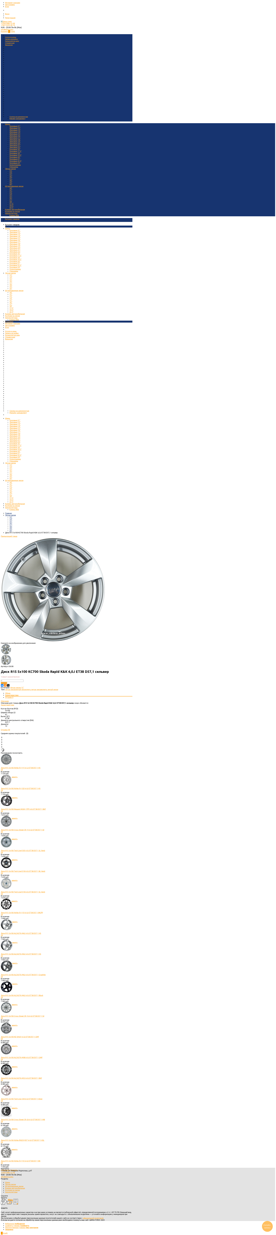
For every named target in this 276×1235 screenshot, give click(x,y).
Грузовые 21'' (14, 126)
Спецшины (13, 167)
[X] (8, 685)
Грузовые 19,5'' (15, 155)
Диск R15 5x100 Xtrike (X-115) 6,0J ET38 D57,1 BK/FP (22, 913)
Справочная (9, 43)
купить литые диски (33, 690)
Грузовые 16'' (14, 149)
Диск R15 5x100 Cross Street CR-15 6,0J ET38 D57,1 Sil (22, 830)
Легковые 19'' (15, 142)
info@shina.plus (7, 30)
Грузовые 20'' (14, 157)
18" (10, 202)
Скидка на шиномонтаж (18, 117)
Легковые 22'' (15, 147)
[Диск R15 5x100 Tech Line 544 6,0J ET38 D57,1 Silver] (6, 1095)
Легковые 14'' (15, 132)
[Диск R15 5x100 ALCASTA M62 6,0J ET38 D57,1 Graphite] (6, 971)
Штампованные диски (14, 186)
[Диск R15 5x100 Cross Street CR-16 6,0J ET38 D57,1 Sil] (6, 1012)
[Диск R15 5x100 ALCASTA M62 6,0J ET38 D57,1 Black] (6, 992)
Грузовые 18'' (14, 153)
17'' (10, 178)
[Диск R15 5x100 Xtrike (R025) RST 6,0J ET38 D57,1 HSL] (6, 1136)
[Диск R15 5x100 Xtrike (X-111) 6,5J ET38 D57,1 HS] (6, 764)
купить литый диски (50, 690)
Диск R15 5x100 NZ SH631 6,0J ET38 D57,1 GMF (20, 1037)
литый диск (20, 690)
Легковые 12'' (15, 128)
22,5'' (11, 208)
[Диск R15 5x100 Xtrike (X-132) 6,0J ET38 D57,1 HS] (6, 785)
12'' (10, 190)
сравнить (13, 777)
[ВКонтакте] (2, 685)
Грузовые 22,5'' (15, 161)
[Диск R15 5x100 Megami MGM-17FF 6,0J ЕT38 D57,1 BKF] (6, 805)
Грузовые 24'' (14, 163)
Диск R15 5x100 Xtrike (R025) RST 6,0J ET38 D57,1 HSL (22, 1140)
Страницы (9, 322)
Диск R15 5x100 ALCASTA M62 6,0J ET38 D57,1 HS (21, 933)
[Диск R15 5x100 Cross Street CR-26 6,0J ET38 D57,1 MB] (6, 1116)
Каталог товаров (12, 219)
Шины (7, 124)
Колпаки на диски (12, 211)
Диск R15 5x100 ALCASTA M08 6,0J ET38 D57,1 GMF (21, 1057)
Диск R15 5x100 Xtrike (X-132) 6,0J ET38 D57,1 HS (20, 788)
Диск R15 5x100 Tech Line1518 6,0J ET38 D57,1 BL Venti (23, 871)
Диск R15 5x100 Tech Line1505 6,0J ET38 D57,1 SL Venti (23, 851)
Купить (4, 683)
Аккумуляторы (11, 213)
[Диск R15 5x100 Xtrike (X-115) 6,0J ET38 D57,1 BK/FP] (6, 909)
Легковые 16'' (15, 136)
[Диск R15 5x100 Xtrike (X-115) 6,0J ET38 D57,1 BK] (6, 1157)
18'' (10, 180)
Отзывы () (5, 730)
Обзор (7, 693)
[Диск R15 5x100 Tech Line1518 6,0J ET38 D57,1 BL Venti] (6, 867)
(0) (2, 770)
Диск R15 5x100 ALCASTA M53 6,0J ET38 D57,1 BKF (21, 1078)
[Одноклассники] (5, 685)
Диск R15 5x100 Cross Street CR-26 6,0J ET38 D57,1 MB (23, 1120)
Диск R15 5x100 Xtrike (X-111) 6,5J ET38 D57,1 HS (20, 768)
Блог (7, 7)
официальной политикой (93, 1218)
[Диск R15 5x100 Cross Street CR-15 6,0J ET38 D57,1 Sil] (6, 826)
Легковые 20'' (15, 144)
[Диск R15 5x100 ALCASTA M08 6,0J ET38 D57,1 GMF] (6, 1054)
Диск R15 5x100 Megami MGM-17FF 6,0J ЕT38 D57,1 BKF (23, 809)
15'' (10, 175)
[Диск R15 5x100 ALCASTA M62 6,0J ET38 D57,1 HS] (6, 930)
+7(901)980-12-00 (8, 23)
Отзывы (9, 697)
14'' (10, 173)
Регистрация (10, 18)
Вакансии (9, 45)
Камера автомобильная (15, 209)
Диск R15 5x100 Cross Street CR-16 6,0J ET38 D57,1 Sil (22, 1016)
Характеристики (11, 695)
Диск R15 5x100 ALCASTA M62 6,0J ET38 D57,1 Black (22, 995)
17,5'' (11, 204)
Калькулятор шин (12, 41)
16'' (10, 177)
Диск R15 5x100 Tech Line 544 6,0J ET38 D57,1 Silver (21, 1099)
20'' (10, 184)
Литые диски (10, 169)
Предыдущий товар (9, 536)
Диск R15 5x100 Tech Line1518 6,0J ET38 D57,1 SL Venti (23, 892)
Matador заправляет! (17, 119)
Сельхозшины (15, 165)
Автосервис (10, 5)
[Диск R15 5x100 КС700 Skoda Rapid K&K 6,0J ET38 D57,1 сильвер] (53, 641)
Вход (7, 14)
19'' (10, 182)
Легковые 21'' (15, 145)
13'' (10, 171)
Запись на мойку (11, 39)
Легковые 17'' (15, 138)
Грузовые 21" (14, 159)
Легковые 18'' (15, 140)
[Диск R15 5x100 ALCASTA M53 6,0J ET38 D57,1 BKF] (6, 1074)
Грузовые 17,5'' (15, 151)
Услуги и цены (10, 37)
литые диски (10, 690)
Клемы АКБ (14, 215)
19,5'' (11, 206)
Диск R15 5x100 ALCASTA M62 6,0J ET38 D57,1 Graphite (23, 975)
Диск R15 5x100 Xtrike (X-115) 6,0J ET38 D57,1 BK (20, 1161)
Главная (8, 513)
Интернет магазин (12, 3)
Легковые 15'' (15, 134)
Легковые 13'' (15, 130)
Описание (5, 701)
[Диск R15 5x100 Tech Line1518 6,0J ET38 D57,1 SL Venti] (6, 888)
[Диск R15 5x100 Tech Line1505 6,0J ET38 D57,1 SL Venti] (6, 847)
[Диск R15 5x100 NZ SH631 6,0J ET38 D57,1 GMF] (6, 1033)
